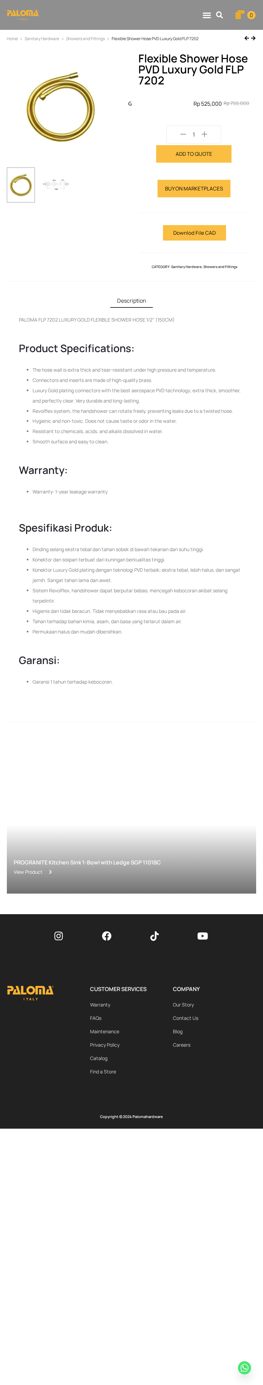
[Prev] (247, 38)
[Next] (252, 38)
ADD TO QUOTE (194, 154)
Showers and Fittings (85, 39)
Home (12, 39)
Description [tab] (131, 300)
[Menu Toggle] (206, 15)
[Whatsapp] (245, 1368)
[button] (220, 15)
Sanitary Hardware (42, 39)
